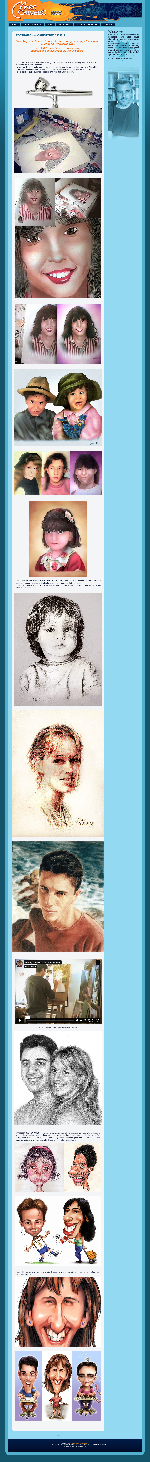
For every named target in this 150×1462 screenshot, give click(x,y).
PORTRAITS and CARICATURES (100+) (40, 35)
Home (58, 1436)
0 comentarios (19, 1428)
